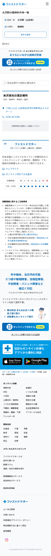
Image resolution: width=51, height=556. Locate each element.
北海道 (6, 428)
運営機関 (7, 531)
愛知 (16, 432)
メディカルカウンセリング (14, 448)
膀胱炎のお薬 (31, 404)
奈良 (25, 432)
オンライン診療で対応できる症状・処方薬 (25, 69)
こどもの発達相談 (10, 404)
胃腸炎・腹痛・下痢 (11, 412)
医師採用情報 (9, 488)
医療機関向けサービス (12, 476)
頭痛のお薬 (30, 396)
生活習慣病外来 (32, 408)
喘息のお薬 (30, 400)
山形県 (25, 372)
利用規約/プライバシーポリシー (17, 520)
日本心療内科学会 (29, 234)
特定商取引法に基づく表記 (14, 525)
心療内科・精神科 (10, 400)
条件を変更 (25, 34)
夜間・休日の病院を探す (13, 468)
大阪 (16, 436)
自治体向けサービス (11, 480)
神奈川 (6, 436)
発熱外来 (7, 387)
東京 (5, 432)
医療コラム (8, 464)
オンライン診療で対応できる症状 (25, 334)
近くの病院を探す (14, 372)
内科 (5, 391)
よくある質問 (9, 509)
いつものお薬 (31, 391)
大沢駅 (32, 372)
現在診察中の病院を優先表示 (21, 82)
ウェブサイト (12, 168)
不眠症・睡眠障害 (10, 408)
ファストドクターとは (12, 456)
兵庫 (16, 440)
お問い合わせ (9, 514)
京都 (25, 428)
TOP (3, 372)
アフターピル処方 (33, 412)
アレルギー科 (9, 416)
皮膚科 (29, 387)
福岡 (25, 436)
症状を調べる (9, 460)
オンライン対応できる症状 (19, 174)
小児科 (6, 396)
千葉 (16, 428)
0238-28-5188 (13, 116)
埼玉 (5, 440)
